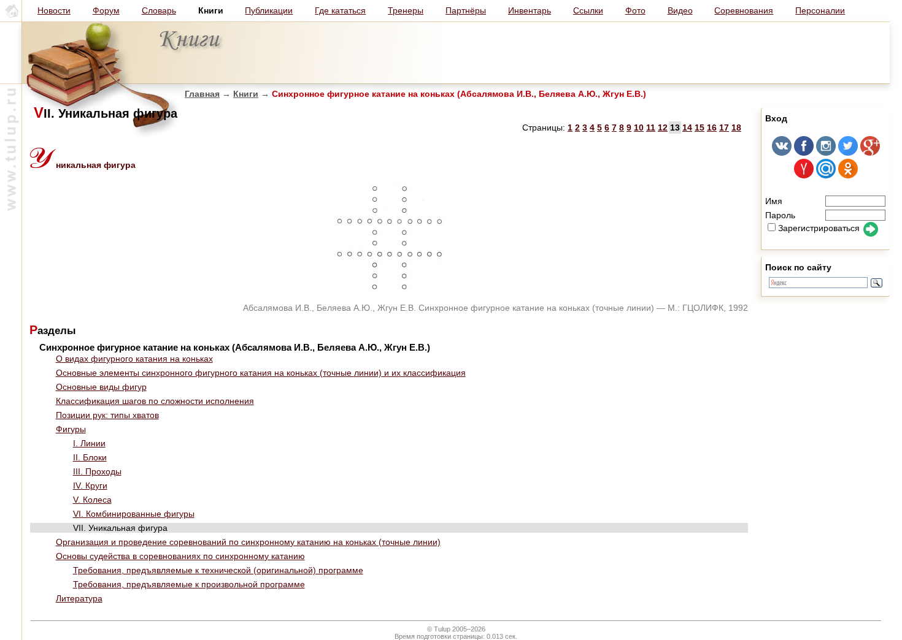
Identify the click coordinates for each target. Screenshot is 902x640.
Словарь (159, 10)
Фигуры (71, 429)
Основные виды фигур (101, 387)
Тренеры (405, 10)
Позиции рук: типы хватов (107, 415)
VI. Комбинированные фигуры (134, 514)
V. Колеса (92, 500)
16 (712, 127)
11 (650, 127)
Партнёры (465, 10)
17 (724, 127)
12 (663, 127)
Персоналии (820, 10)
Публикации (269, 10)
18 (736, 127)
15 (699, 127)
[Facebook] (804, 153)
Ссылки (588, 10)
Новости (54, 10)
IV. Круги (90, 485)
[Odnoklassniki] (848, 175)
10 (639, 127)
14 (687, 127)
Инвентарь (529, 10)
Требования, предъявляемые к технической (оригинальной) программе (218, 570)
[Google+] (870, 153)
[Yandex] (804, 175)
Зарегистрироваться (819, 228)
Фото (635, 10)
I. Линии (89, 443)
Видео (680, 10)
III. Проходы (97, 471)
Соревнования (743, 10)
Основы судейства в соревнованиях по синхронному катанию (180, 556)
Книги (245, 94)
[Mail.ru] (826, 175)
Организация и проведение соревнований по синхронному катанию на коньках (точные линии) (248, 542)
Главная (202, 94)
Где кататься (340, 10)
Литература (79, 598)
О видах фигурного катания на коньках (134, 359)
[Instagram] (826, 153)
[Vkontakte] (782, 153)
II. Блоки (90, 457)
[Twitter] (848, 153)
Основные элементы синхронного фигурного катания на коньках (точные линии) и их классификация (261, 373)
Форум (106, 10)
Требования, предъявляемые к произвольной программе (189, 584)
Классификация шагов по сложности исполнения (155, 401)
